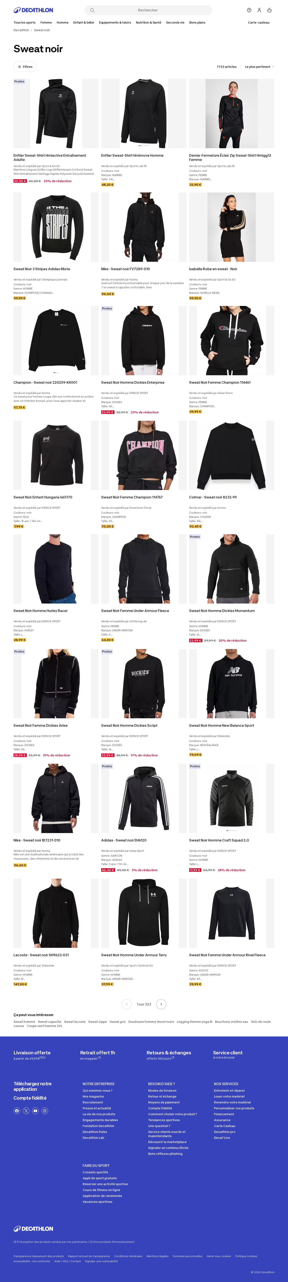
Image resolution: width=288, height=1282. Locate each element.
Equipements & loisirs (115, 22)
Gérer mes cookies (219, 1256)
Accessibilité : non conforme (31, 1261)
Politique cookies (246, 1256)
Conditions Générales (128, 1256)
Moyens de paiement (164, 1102)
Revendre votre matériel (232, 1102)
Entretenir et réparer (229, 1090)
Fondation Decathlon (98, 1126)
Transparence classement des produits (38, 1256)
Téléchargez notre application (32, 1086)
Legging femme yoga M (194, 1021)
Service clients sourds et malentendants (167, 1134)
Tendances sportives (164, 1120)
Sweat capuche (49, 1021)
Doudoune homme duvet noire (151, 1021)
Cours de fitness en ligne (101, 1190)
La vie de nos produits (99, 1114)
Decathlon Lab (93, 1137)
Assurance (222, 1120)
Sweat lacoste (75, 1021)
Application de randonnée (102, 1196)
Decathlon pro (224, 1132)
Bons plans (197, 22)
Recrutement (93, 1102)
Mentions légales (158, 1256)
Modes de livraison (162, 1090)
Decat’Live (222, 1137)
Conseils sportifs (95, 1172)
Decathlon (21, 30)
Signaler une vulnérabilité (101, 1261)
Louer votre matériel (229, 1096)
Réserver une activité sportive (105, 1184)
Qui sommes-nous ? (97, 1090)
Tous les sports (24, 22)
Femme (46, 22)
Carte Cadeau (224, 1126)
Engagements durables (100, 1120)
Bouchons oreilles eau (231, 1021)
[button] (227, 830)
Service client (228, 1054)
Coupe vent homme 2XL (44, 1026)
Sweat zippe (97, 1021)
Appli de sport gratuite (100, 1178)
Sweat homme (24, 1021)
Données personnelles (187, 1256)
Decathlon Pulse (95, 1132)
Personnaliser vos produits (234, 1108)
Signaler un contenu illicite (168, 1148)
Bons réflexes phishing (165, 1153)
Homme (62, 22)
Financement (224, 1114)
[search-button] (92, 10)
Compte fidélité (29, 1098)
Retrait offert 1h (97, 1055)
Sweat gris (118, 1021)
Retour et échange (162, 1096)
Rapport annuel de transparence (89, 1256)
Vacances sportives (97, 1201)
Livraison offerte (32, 1055)
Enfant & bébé (83, 22)
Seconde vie (175, 22)
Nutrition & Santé (148, 22)
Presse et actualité (97, 1108)
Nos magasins (93, 1096)
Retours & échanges (169, 1055)
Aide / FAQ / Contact (67, 1261)
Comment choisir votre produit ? (172, 1114)
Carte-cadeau (258, 22)
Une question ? (159, 1126)
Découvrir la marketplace (167, 1142)
